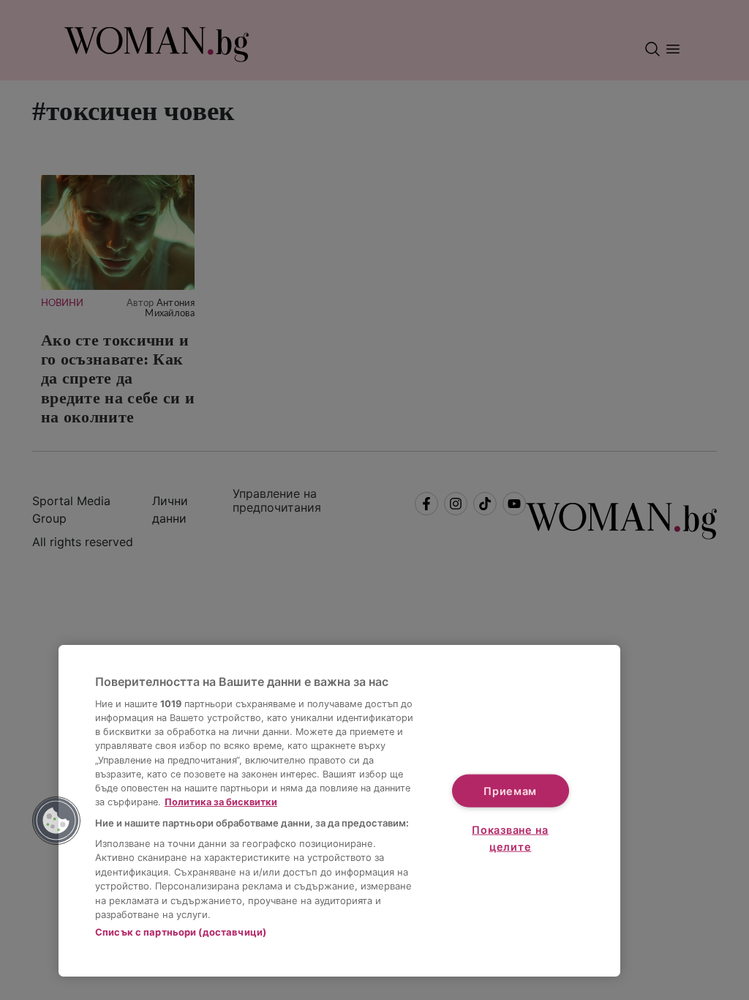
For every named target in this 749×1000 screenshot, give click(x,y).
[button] (56, 820)
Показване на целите (510, 838)
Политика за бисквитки (221, 801)
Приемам (510, 790)
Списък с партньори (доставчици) (180, 932)
